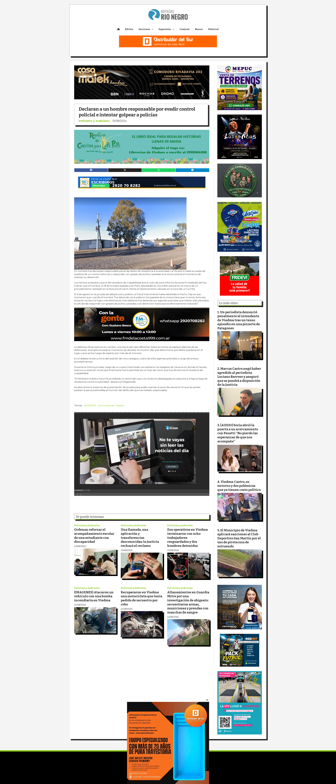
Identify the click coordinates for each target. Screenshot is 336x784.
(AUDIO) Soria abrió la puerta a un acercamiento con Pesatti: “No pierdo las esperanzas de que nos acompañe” (237, 433)
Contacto (185, 29)
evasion (120, 405)
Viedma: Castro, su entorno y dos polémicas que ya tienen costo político (239, 486)
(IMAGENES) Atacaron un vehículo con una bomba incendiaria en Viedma (94, 596)
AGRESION (90, 405)
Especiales (165, 29)
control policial (106, 405)
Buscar (199, 29)
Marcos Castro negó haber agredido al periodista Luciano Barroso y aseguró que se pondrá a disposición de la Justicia (239, 377)
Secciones (144, 29)
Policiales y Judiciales (94, 120)
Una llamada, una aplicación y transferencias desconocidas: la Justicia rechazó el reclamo (140, 537)
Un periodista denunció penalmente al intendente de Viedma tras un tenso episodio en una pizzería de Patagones (238, 320)
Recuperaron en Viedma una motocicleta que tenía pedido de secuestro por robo (141, 598)
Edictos (129, 29)
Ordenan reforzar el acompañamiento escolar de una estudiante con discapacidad (94, 536)
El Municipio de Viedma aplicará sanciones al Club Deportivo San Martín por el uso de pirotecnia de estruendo (239, 538)
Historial (213, 29)
